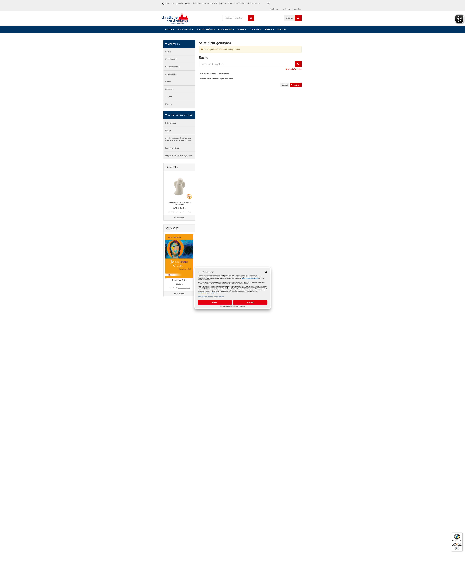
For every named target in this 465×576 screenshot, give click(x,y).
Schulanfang (170, 123)
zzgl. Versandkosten (185, 212)
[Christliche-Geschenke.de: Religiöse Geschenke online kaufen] (175, 18)
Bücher (169, 29)
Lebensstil (255, 29)
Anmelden (298, 9)
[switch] (457, 548)
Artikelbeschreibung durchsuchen (215, 73)
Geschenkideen (225, 29)
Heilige (168, 130)
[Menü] (461, 533)
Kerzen (241, 29)
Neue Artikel (172, 228)
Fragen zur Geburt (172, 148)
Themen (269, 29)
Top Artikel (171, 166)
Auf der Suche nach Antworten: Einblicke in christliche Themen (178, 139)
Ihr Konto (286, 9)
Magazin (281, 29)
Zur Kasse (274, 9)
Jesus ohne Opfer (179, 280)
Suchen (296, 85)
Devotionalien (184, 29)
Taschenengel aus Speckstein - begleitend (179, 203)
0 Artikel (289, 18)
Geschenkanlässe (205, 29)
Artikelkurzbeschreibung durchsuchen (217, 78)
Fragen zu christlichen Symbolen (178, 155)
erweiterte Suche (294, 69)
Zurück (285, 85)
